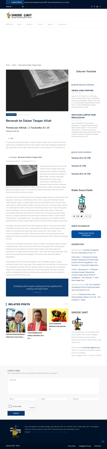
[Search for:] (12, 6)
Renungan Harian (83, 84)
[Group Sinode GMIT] (92, 6)
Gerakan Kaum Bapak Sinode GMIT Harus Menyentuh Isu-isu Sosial (46, 2)
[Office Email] (100, 6)
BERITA (29, 24)
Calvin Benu (75, 257)
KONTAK (97, 446)
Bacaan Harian (82, 152)
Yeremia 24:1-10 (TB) (81, 158)
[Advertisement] (53, 46)
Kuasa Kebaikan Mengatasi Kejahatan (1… (57, 326)
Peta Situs (72, 446)
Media (50, 24)
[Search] (23, 6)
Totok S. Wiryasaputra (79, 269)
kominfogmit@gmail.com (91, 348)
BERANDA (9, 24)
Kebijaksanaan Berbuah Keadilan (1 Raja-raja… (15, 335)
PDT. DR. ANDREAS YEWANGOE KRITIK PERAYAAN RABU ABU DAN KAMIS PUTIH (85, 287)
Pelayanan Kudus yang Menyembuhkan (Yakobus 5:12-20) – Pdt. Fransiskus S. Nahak (86, 297)
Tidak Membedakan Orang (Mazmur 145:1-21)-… (35, 335)
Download (61, 24)
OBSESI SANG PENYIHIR (82, 90)
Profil (19, 24)
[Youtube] (97, 6)
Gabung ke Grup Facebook (86, 234)
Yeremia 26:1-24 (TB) (81, 174)
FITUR (40, 24)
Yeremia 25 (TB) (78, 166)
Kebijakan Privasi (85, 446)
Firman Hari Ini (11, 115)
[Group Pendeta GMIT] (94, 6)
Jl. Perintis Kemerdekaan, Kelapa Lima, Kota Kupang (49, 432)
